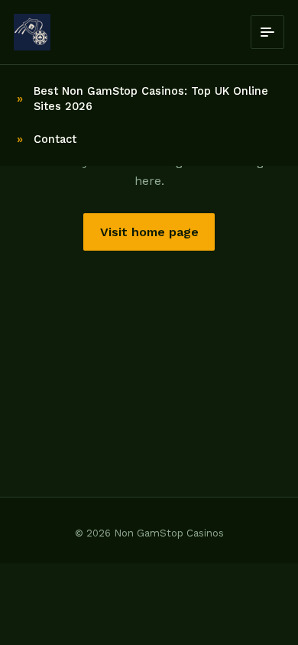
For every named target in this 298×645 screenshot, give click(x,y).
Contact (55, 139)
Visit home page (149, 232)
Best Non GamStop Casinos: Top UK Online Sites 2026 (151, 98)
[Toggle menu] (267, 32)
